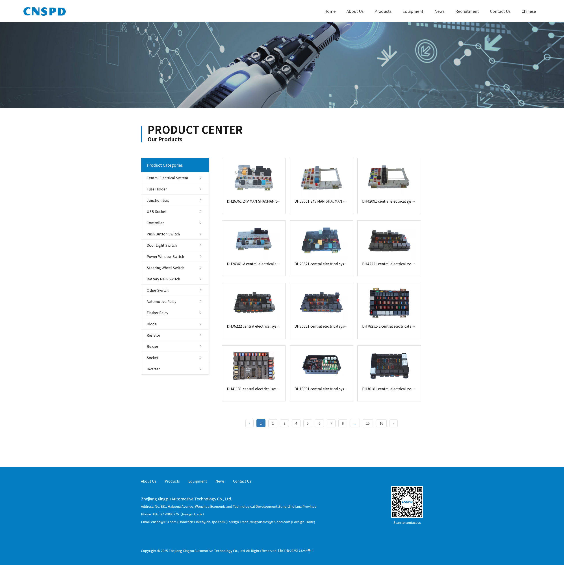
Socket (152, 357)
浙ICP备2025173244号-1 (296, 550)
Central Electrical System (167, 177)
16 (381, 423)
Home (330, 11)
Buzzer (152, 346)
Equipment (413, 11)
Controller (155, 222)
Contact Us (500, 11)
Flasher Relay (157, 312)
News (439, 11)
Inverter (153, 368)
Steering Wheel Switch (165, 267)
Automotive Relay (161, 301)
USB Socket (157, 211)
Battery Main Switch (163, 279)
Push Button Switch (163, 234)
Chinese (528, 11)
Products (383, 11)
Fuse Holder (157, 189)
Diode (152, 323)
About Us (355, 11)
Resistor (153, 335)
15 (368, 423)
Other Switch (158, 290)
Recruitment (467, 11)
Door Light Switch (162, 245)
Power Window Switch (165, 256)
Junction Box (158, 200)
